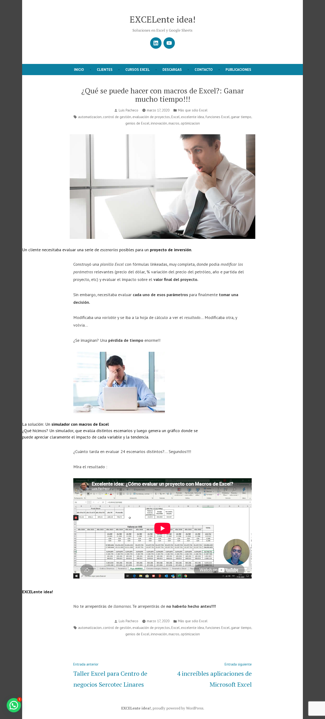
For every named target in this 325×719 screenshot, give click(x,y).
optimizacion (190, 123)
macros (173, 123)
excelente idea (192, 117)
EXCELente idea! (163, 19)
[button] (14, 705)
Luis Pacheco (128, 110)
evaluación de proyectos (151, 117)
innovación (159, 123)
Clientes (105, 69)
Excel (175, 117)
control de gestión (117, 117)
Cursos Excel (137, 69)
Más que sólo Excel (192, 110)
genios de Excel (137, 123)
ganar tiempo (241, 117)
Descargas (172, 69)
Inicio (79, 69)
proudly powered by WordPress (178, 708)
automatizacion (90, 117)
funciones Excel (217, 117)
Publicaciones (238, 69)
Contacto (204, 69)
